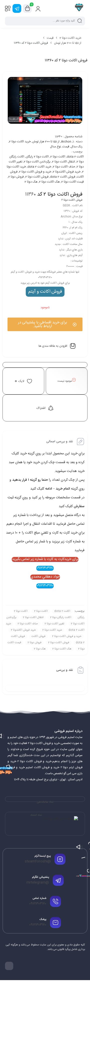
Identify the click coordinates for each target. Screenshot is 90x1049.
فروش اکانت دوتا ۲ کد (59, 194)
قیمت (50, 37)
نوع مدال (55, 146)
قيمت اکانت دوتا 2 (72, 181)
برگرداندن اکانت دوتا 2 (37, 161)
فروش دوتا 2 (16, 176)
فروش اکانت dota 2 (62, 176)
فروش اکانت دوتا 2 (36, 176)
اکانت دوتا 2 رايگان (37, 156)
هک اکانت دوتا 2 (49, 181)
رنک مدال (76, 146)
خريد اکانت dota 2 (39, 166)
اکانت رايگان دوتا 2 (60, 617)
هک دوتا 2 (31, 181)
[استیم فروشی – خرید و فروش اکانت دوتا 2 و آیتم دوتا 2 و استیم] (79, 8)
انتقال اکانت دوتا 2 (63, 161)
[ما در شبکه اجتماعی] (16, 8)
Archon (66, 141)
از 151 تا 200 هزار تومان (67, 43)
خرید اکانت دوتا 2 (70, 37)
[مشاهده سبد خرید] (27, 8)
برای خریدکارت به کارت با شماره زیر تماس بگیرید (45, 559)
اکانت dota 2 (75, 156)
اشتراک (41, 408)
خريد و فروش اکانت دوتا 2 (35, 171)
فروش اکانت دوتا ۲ (72, 200)
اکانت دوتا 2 (57, 156)
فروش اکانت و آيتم (45, 291)
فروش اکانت (39, 636)
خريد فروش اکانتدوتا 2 (66, 171)
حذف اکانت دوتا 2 (64, 166)
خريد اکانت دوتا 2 (52, 630)
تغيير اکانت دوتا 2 (54, 624)
